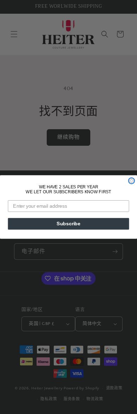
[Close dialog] (132, 181)
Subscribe (68, 223)
